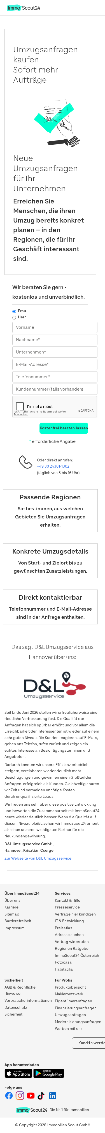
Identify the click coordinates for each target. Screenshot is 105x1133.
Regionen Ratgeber (72, 948)
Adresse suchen (69, 934)
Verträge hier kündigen (75, 914)
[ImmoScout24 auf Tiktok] (42, 1098)
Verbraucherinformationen (28, 1000)
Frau (22, 311)
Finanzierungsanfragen (76, 1008)
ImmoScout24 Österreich (77, 955)
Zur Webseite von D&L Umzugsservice (37, 858)
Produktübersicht (70, 987)
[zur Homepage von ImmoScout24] (23, 10)
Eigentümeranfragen (73, 1001)
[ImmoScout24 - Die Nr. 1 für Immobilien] (31, 1110)
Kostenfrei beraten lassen (64, 428)
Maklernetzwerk (69, 994)
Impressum (14, 928)
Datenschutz (15, 1007)
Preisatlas (63, 928)
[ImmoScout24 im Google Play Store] (48, 1076)
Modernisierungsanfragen (78, 1021)
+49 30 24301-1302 (53, 466)
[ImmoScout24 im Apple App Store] (18, 1076)
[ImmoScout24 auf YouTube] (31, 1098)
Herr (22, 317)
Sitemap (11, 914)
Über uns (12, 900)
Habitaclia (64, 969)
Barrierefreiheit (17, 921)
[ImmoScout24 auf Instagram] (20, 1098)
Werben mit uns (69, 1028)
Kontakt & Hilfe (67, 900)
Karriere (11, 907)
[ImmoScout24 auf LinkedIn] (52, 1098)
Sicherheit (13, 1014)
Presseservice (67, 907)
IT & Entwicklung (69, 921)
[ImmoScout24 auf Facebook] (9, 1098)
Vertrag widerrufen (72, 941)
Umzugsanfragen (70, 1014)
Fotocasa (63, 962)
